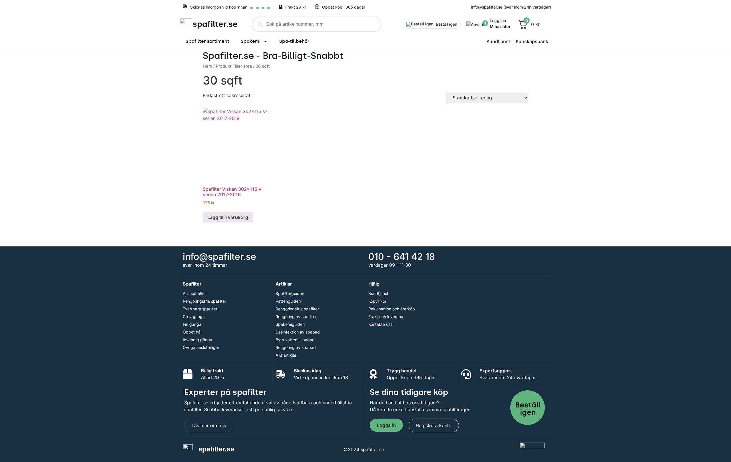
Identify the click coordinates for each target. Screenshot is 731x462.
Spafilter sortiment (207, 41)
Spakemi (250, 41)
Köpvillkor (377, 301)
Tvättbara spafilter (200, 308)
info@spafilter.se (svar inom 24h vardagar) (511, 7)
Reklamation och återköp (391, 308)
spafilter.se (215, 24)
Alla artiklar (286, 355)
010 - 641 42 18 (401, 256)
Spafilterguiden (290, 293)
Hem (207, 66)
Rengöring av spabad (296, 347)
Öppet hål (192, 332)
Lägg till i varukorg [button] (227, 217)
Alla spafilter (194, 293)
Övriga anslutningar (201, 347)
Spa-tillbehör (294, 41)
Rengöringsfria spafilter (204, 301)
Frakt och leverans (385, 316)
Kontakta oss (380, 324)
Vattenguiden (288, 301)
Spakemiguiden (290, 324)
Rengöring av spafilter (296, 316)
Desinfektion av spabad (298, 332)
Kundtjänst (498, 41)
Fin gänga (192, 324)
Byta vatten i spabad (295, 339)
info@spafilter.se (219, 256)
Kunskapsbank (532, 41)
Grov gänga (194, 316)
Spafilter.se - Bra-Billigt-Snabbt (273, 55)
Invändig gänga (197, 339)
